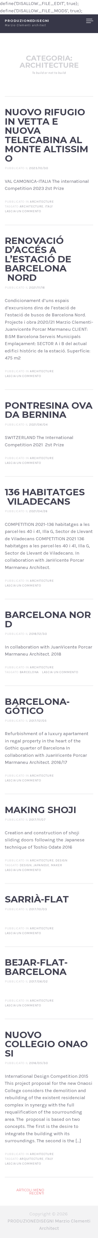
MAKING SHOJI (40, 809)
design (26, 865)
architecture (31, 206)
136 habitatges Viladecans (45, 496)
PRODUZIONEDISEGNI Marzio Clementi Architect (49, 1224)
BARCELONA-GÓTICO (37, 706)
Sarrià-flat (37, 899)
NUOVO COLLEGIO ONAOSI (46, 1044)
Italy (49, 206)
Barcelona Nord (48, 619)
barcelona (29, 672)
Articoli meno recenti (30, 1192)
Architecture (42, 202)
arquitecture (32, 1159)
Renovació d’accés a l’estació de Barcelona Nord (38, 259)
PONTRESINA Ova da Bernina (49, 410)
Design (61, 860)
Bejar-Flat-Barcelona (36, 967)
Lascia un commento (23, 211)
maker (56, 865)
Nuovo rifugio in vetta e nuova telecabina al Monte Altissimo (46, 135)
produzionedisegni (27, 21)
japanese (41, 865)
